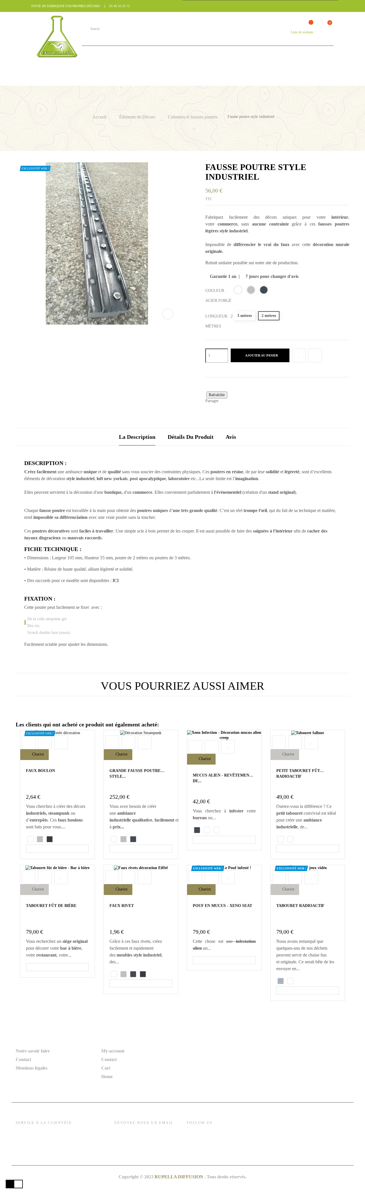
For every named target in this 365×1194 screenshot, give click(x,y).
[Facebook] (191, 1135)
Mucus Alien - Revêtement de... (222, 778)
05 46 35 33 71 (119, 6)
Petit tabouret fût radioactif (298, 774)
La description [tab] (137, 437)
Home (107, 1076)
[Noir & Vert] (216, 830)
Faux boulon (40, 771)
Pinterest (241, 401)
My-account (112, 1050)
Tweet (233, 401)
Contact (23, 1059)
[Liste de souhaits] (299, 355)
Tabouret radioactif (300, 906)
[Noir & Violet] (207, 830)
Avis (231, 437)
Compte (278, 32)
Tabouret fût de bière (51, 906)
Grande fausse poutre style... (135, 774)
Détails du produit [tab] (191, 437)
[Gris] (280, 981)
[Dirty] (280, 839)
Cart (105, 1068)
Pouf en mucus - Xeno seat (222, 906)
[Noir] (264, 291)
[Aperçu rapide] (28, 742)
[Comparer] (315, 355)
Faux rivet (122, 906)
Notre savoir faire (33, 1050)
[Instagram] (203, 1135)
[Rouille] (239, 291)
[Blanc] (290, 839)
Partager (225, 401)
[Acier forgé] (252, 291)
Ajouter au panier (261, 355)
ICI (116, 580)
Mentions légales (31, 1068)
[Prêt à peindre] (49, 839)
